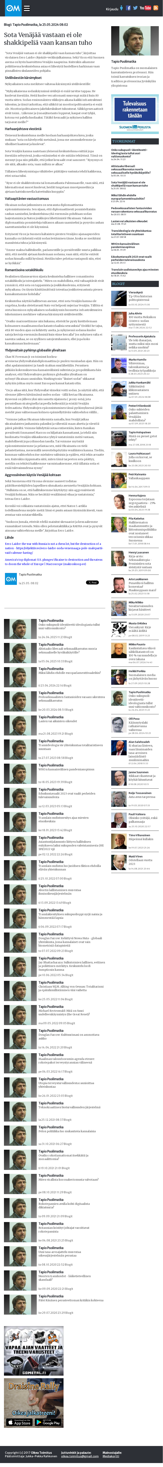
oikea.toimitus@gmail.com (80, 1456)
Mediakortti (111, 1456)
